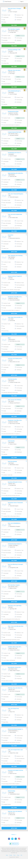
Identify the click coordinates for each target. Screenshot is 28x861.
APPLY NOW (14, 251)
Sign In (21, 1)
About (7, 855)
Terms (14, 855)
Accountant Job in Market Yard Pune (15, 770)
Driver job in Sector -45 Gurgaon (14, 8)
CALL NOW (14, 25)
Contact (10, 855)
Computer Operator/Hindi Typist (14, 132)
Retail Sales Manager (12, 461)
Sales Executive (11, 440)
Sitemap (14, 834)
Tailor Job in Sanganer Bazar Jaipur (15, 749)
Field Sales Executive (12, 379)
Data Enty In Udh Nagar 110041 (14, 49)
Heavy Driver (10, 235)
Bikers (9, 337)
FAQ (21, 855)
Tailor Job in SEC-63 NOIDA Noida (15, 214)
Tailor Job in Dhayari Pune (13, 708)
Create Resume (7, 1)
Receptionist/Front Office (13, 111)
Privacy (18, 855)
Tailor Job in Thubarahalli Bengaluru (15, 193)
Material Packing (11, 790)
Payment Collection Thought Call (15, 276)
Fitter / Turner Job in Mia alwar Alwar (15, 626)
